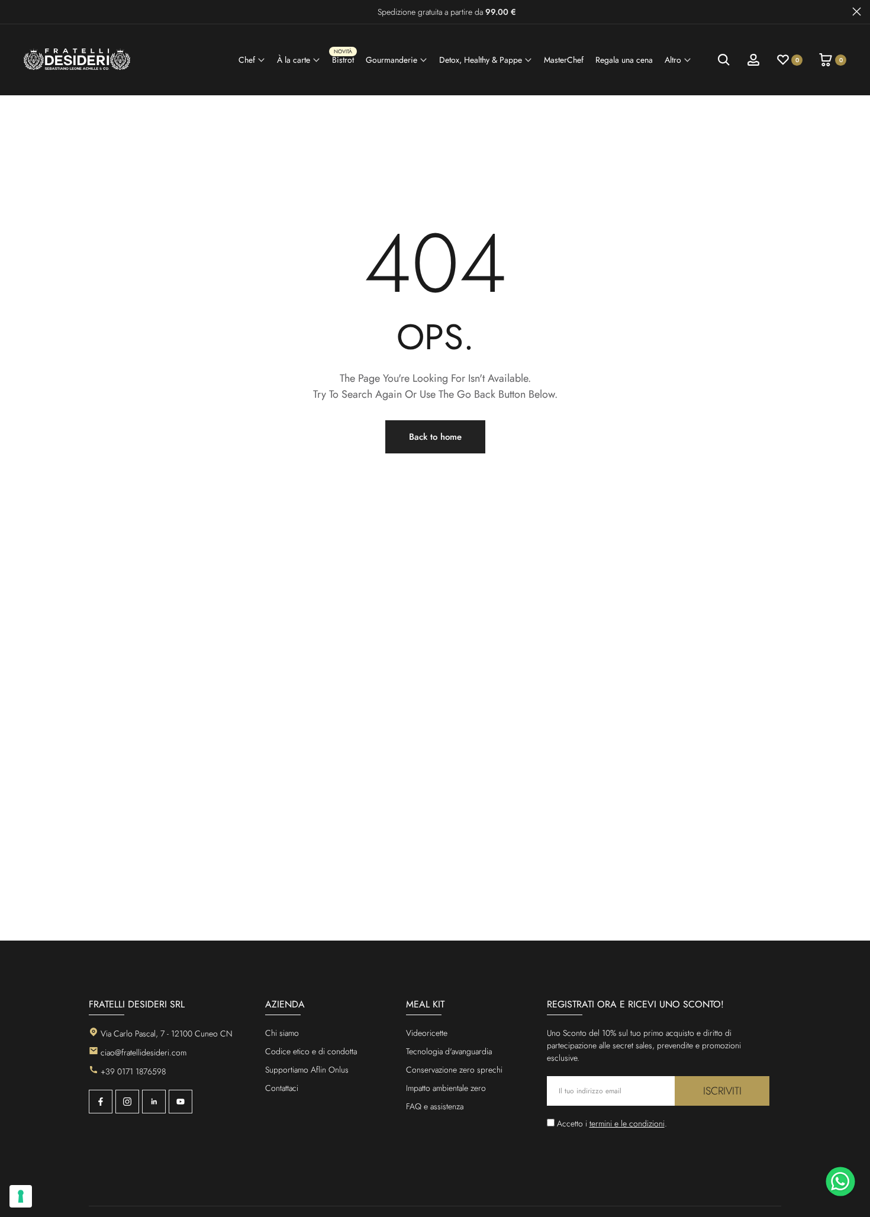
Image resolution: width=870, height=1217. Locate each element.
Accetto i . (612, 1123)
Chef (247, 60)
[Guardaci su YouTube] (180, 1101)
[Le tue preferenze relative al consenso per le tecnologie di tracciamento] (20, 1196)
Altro (673, 60)
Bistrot (343, 58)
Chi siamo (282, 1033)
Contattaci (281, 1088)
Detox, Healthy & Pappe (480, 60)
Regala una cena (624, 60)
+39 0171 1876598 (133, 1071)
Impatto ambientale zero (446, 1088)
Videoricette (426, 1033)
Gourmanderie (391, 60)
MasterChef (564, 60)
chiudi (13, 11)
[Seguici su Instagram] (127, 1101)
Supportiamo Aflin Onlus (307, 1070)
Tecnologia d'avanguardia (449, 1051)
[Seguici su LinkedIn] (154, 1101)
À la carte (293, 60)
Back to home (435, 436)
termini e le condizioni (627, 1123)
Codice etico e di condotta (311, 1051)
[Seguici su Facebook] (100, 1101)
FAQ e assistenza (434, 1106)
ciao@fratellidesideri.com (143, 1052)
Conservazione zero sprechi (454, 1070)
